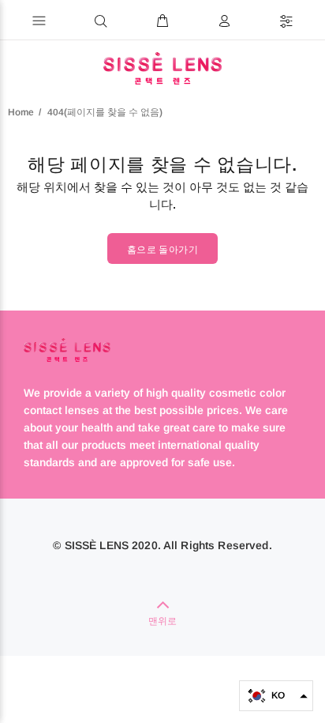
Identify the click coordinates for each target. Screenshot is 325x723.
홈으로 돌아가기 (162, 249)
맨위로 (162, 621)
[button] (276, 695)
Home (21, 112)
